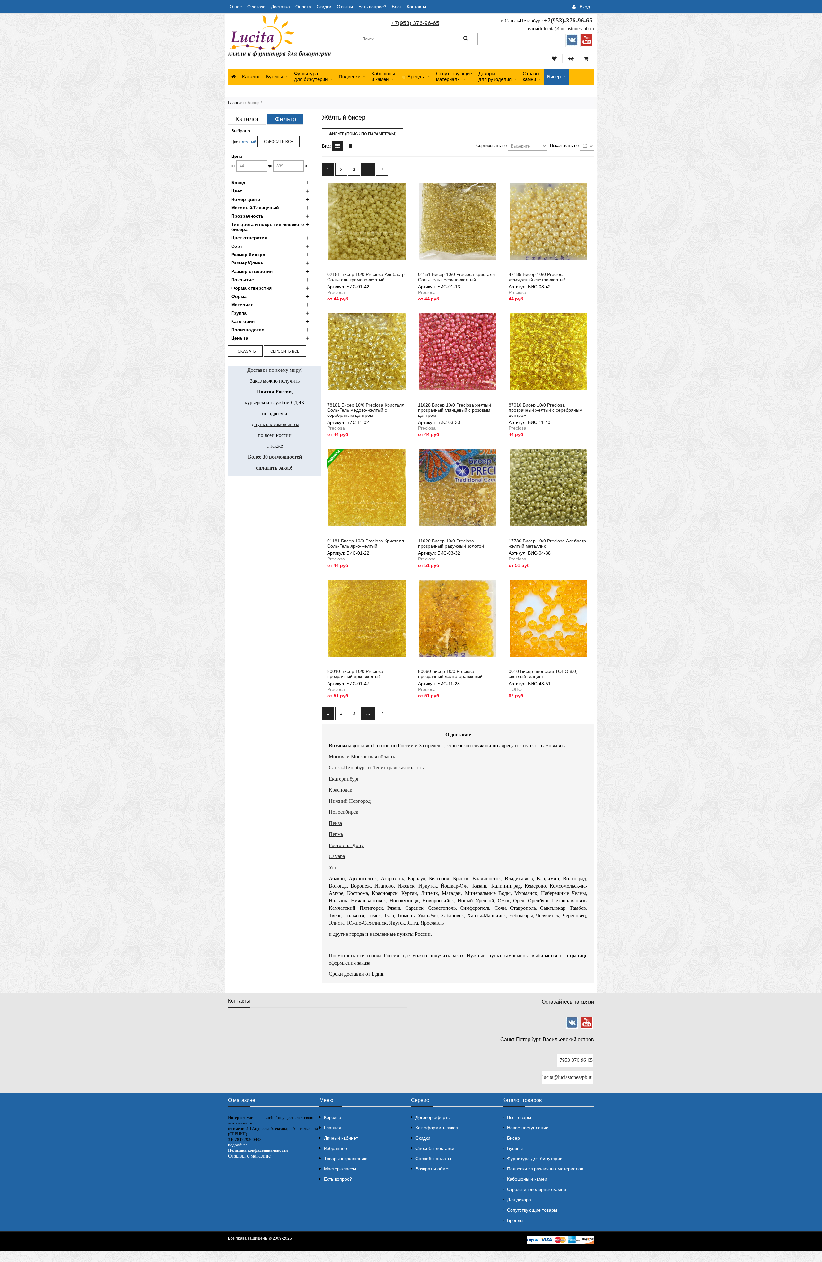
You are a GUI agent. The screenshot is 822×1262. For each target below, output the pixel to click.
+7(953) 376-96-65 (415, 23)
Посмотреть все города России (364, 955)
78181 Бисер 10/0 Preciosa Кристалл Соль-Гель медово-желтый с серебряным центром (365, 410)
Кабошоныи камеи (383, 76)
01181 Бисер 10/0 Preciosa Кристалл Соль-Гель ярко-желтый (365, 543)
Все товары (519, 1117)
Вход (585, 6)
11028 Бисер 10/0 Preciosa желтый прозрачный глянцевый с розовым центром (454, 410)
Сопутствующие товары (532, 1210)
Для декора (519, 1199)
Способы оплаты (433, 1158)
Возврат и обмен (433, 1168)
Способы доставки (434, 1148)
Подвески (349, 76)
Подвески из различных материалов (545, 1168)
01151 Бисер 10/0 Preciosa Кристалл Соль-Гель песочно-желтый (456, 277)
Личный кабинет (341, 1138)
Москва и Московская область (362, 756)
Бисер (554, 76)
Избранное (335, 1148)
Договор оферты (432, 1117)
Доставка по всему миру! (274, 370)
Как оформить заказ (436, 1127)
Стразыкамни (531, 76)
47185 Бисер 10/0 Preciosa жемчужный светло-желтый (537, 277)
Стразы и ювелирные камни (536, 1189)
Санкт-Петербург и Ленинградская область (376, 767)
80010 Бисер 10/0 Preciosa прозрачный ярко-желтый (355, 674)
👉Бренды (413, 76)
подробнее (238, 1144)
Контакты (416, 6)
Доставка (280, 6)
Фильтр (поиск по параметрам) (363, 133)
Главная (236, 102)
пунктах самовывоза (276, 424)
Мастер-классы (340, 1168)
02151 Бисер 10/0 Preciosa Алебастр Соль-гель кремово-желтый (366, 277)
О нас (236, 6)
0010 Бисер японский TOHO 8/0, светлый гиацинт (543, 674)
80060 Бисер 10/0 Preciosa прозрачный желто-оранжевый (450, 674)
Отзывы (345, 6)
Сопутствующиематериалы (454, 76)
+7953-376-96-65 (575, 1060)
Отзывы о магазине (249, 1156)
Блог (396, 6)
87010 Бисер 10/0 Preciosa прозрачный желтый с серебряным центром (545, 410)
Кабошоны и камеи (527, 1179)
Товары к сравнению (346, 1158)
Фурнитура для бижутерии (311, 76)
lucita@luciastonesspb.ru (569, 28)
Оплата (303, 6)
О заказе (256, 6)
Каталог (250, 76)
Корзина (332, 1117)
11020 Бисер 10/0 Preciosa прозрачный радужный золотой (451, 543)
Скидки (324, 6)
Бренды (515, 1220)
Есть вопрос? (372, 6)
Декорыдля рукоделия (495, 76)
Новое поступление (527, 1127)
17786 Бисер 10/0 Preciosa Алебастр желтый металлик (547, 543)
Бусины (274, 76)
